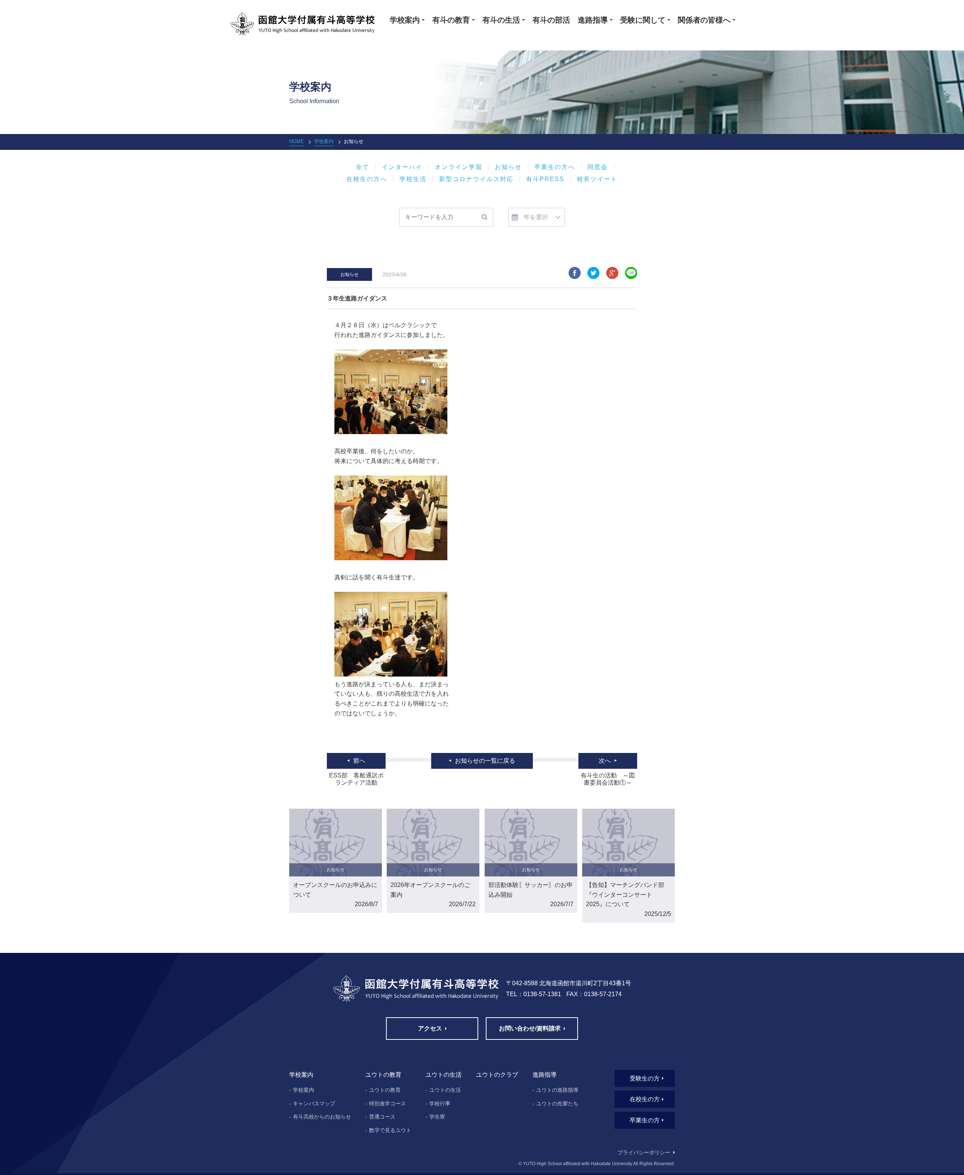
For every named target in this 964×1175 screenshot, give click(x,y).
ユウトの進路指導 (557, 1090)
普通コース (382, 1117)
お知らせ (508, 167)
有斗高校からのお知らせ (322, 1117)
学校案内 (324, 141)
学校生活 (413, 179)
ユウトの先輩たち (557, 1103)
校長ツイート (597, 179)
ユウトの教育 (385, 1090)
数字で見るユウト (390, 1130)
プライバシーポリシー (644, 1152)
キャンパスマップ (314, 1103)
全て (362, 167)
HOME (296, 141)
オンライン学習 (458, 167)
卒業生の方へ (554, 167)
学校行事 (439, 1103)
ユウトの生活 (445, 1090)
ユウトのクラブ (497, 1074)
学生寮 (437, 1117)
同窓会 (597, 167)
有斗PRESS (545, 179)
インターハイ (402, 167)
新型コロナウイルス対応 (476, 179)
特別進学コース (387, 1103)
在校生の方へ (366, 179)
